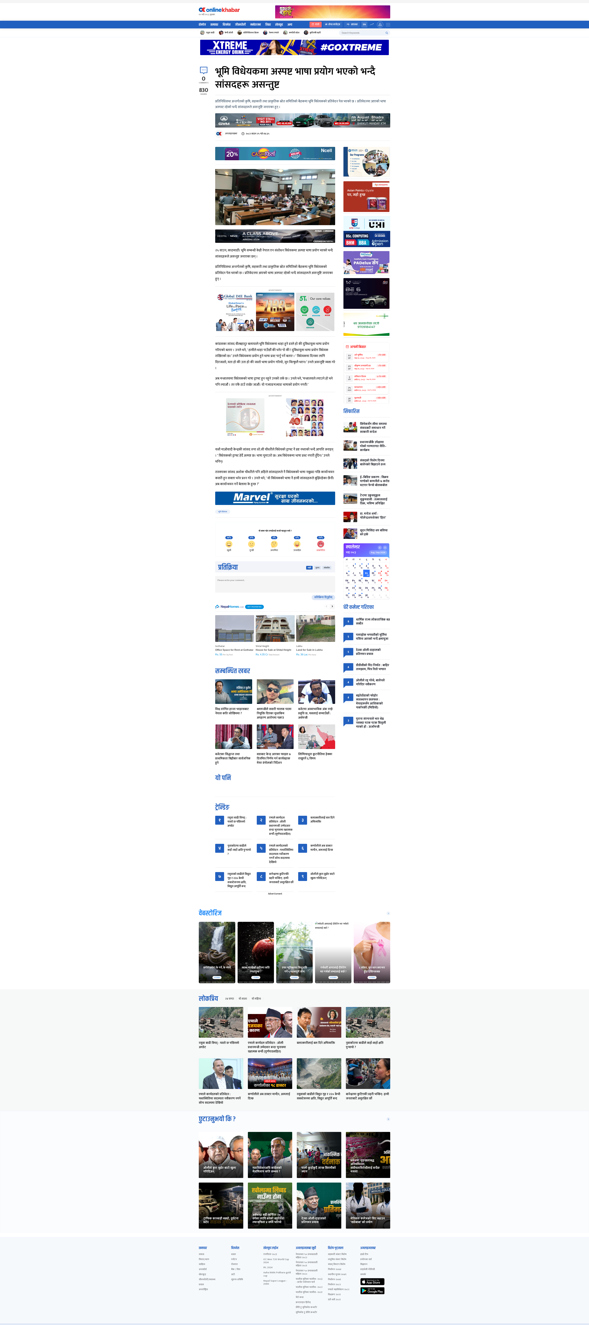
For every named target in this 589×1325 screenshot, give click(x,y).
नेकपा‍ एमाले (274, 32)
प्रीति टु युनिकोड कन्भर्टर (306, 1307)
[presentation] (326, 606)
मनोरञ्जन (255, 24)
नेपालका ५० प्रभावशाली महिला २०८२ (307, 1256)
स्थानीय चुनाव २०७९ (337, 1274)
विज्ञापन (363, 1264)
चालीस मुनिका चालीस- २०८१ (309, 1292)
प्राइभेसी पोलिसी (367, 1269)
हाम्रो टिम (364, 1254)
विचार (268, 24)
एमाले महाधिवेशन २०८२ (338, 1289)
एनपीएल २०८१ (270, 1254)
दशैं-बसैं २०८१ (334, 1299)
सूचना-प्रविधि (237, 1279)
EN (364, 24)
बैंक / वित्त (235, 1269)
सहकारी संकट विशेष (337, 1254)
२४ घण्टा (229, 998)
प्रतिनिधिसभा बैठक (251, 32)
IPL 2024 (268, 1267)
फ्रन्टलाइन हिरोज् (303, 1302)
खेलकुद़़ (202, 1274)
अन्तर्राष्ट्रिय (203, 1289)
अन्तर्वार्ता (203, 1269)
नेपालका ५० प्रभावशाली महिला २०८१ (307, 1264)
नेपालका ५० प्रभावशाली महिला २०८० (307, 1272)
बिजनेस (227, 24)
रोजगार (234, 1264)
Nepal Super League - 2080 (275, 1282)
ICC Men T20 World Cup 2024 (276, 1261)
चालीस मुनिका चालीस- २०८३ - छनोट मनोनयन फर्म (309, 1281)
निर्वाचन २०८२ (334, 1284)
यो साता (243, 998)
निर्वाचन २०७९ (334, 1279)
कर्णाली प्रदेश (294, 32)
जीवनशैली (240, 24)
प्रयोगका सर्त (366, 1259)
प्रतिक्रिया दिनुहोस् (323, 597)
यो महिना (256, 998)
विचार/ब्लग (204, 1259)
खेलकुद (279, 24)
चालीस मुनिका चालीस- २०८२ (309, 1287)
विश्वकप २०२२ (334, 1294)
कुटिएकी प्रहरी (315, 32)
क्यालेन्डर (353, 547)
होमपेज (202, 24)
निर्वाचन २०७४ (334, 1269)
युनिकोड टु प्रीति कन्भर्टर (306, 1312)
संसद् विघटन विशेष (336, 1264)
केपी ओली (229, 32)
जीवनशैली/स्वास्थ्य (207, 1279)
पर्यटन (234, 1259)
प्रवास (201, 1284)
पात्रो (317, 24)
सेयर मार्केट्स (334, 24)
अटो (233, 1274)
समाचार (214, 24)
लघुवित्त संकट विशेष (337, 1259)
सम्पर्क (363, 1274)
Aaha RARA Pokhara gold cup (277, 1274)
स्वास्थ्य (354, 24)
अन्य (289, 24)
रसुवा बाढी (210, 32)
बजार (233, 1254)
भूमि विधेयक (222, 511)
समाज (201, 1254)
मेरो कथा (300, 1297)
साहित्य (202, 1264)
